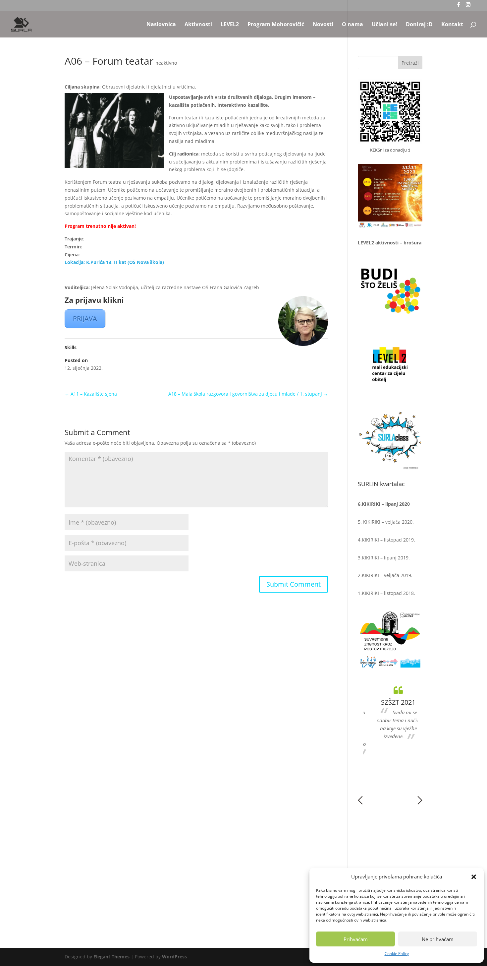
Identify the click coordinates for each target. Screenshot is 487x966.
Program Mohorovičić (275, 25)
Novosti (323, 25)
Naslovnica (161, 25)
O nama (352, 25)
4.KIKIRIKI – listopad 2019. (386, 540)
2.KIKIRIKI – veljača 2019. (385, 575)
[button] (473, 876)
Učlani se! (384, 25)
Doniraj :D (419, 25)
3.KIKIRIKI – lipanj (377, 557)
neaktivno (166, 63)
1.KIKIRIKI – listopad (380, 593)
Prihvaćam (356, 939)
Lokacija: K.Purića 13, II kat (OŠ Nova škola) (114, 262)
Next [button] (419, 800)
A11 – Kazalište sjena (91, 394)
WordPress (174, 956)
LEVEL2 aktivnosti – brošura (389, 242)
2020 (407, 522)
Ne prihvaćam (438, 939)
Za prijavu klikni (94, 300)
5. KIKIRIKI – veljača (380, 522)
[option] (390, 712)
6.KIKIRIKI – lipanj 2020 (384, 504)
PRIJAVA (85, 318)
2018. (408, 593)
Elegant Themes (111, 956)
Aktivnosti (198, 25)
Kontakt (452, 25)
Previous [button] (360, 800)
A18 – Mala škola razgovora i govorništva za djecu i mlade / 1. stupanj (248, 394)
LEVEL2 (230, 25)
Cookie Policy (397, 953)
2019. (403, 557)
